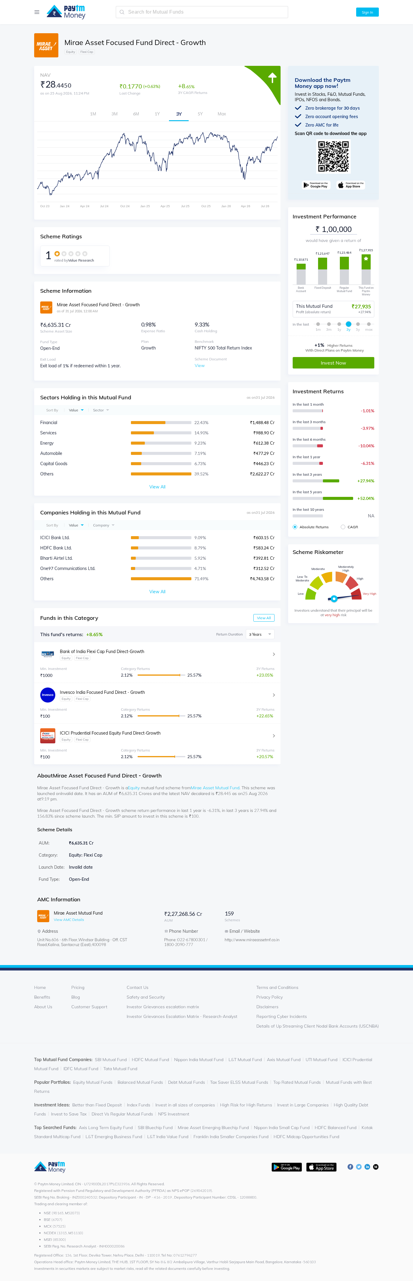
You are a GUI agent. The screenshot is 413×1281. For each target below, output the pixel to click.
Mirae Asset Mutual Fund (215, 787)
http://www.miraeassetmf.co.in (249, 939)
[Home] (63, 12)
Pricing (77, 987)
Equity (134, 787)
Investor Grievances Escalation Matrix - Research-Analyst (182, 1016)
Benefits (42, 997)
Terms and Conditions (277, 987)
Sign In (367, 12)
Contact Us (137, 987)
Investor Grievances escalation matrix (163, 1006)
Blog (75, 997)
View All (264, 618)
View (200, 365)
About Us (43, 1006)
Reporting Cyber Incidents (281, 1016)
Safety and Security (146, 997)
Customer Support (89, 1006)
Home (40, 987)
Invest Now (333, 363)
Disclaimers (267, 1006)
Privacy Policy (269, 997)
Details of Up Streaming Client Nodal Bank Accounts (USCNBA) (317, 1026)
